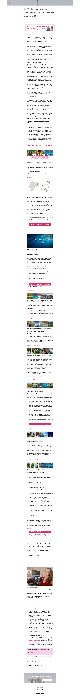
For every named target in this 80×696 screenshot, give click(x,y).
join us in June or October (45, 632)
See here (49, 618)
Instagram (35, 632)
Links (70, 2)
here (50, 139)
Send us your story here (31, 600)
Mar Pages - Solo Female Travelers (18, 2)
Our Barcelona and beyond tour (34, 640)
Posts (66, 2)
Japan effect (39, 627)
